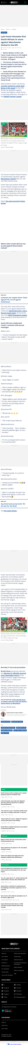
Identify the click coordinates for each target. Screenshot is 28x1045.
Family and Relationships (6, 899)
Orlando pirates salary (8, 727)
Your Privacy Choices (15, 1044)
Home (2, 29)
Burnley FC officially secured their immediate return (13, 674)
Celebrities (3, 830)
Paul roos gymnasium (20, 730)
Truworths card (21, 727)
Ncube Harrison (18, 47)
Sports (8, 29)
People (2, 814)
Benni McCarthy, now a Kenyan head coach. (14, 312)
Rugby (2, 797)
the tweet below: (10, 511)
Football (14, 29)
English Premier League (13, 96)
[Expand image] (26, 123)
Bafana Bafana (5, 721)
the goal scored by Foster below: (13, 202)
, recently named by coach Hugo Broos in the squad (13, 86)
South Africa (3, 806)
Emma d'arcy (4, 733)
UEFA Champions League (17, 315)
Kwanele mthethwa (6, 730)
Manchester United (8, 179)
